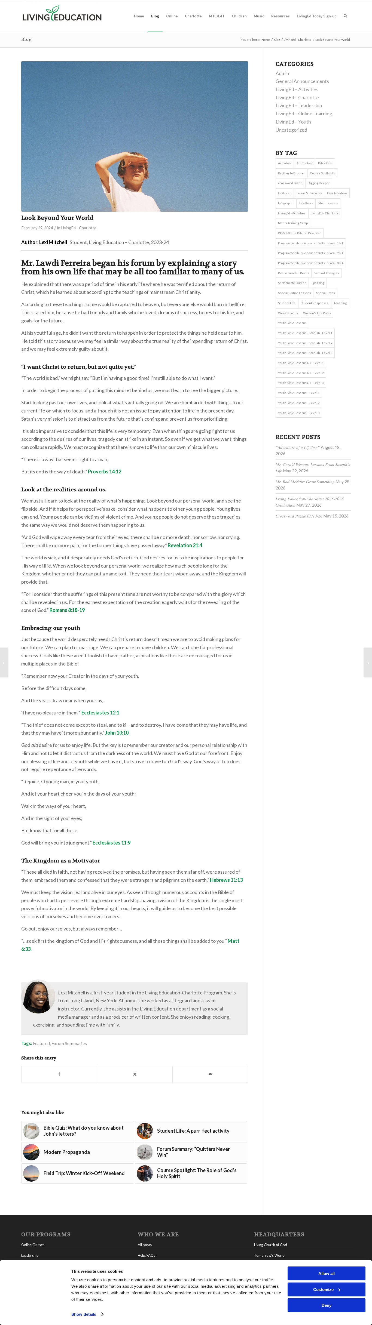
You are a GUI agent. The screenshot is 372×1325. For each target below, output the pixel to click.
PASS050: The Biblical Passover (299, 233)
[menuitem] (139, 16)
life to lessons (328, 203)
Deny (326, 1305)
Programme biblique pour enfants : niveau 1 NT (310, 243)
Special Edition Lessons (294, 293)
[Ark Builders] (368, 662)
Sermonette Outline (292, 283)
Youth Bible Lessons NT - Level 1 (301, 363)
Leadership (30, 1255)
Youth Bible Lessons (292, 323)
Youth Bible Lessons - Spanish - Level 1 (305, 333)
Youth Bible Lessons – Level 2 (298, 403)
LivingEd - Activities (292, 213)
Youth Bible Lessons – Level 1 (298, 393)
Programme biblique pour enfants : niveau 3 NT (310, 263)
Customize (323, 1289)
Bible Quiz (325, 163)
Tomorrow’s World (269, 1255)
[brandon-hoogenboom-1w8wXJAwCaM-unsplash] (134, 136)
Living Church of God (270, 1245)
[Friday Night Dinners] (4, 662)
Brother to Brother (291, 173)
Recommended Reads (293, 273)
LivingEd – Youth (293, 122)
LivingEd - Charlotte (78, 228)
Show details (83, 1314)
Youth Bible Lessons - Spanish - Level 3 (305, 353)
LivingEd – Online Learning (304, 113)
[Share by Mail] (210, 1074)
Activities (284, 163)
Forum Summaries (69, 1043)
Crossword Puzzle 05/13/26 (299, 516)
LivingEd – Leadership (299, 105)
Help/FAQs (146, 1255)
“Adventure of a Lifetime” (298, 447)
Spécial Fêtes (325, 293)
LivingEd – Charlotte (297, 97)
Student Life (286, 303)
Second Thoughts (326, 273)
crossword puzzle (290, 183)
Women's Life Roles (317, 313)
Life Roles (306, 203)
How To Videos (337, 193)
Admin (282, 73)
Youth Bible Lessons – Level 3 (298, 413)
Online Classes (32, 1245)
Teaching (340, 303)
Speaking (318, 283)
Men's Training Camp (293, 223)
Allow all (326, 1273)
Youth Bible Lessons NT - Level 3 (301, 382)
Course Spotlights (322, 173)
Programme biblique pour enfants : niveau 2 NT (310, 253)
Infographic (286, 203)
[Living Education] (62, 16)
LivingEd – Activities (297, 89)
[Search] (345, 16)
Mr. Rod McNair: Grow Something (305, 481)
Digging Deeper (319, 183)
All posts (145, 1245)
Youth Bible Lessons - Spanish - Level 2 (305, 343)
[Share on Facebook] (59, 1074)
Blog (26, 39)
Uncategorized (291, 130)
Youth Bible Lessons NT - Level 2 (301, 373)
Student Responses (314, 303)
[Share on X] (134, 1074)
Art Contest (305, 163)
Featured (41, 1043)
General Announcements (302, 81)
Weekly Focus (288, 313)
